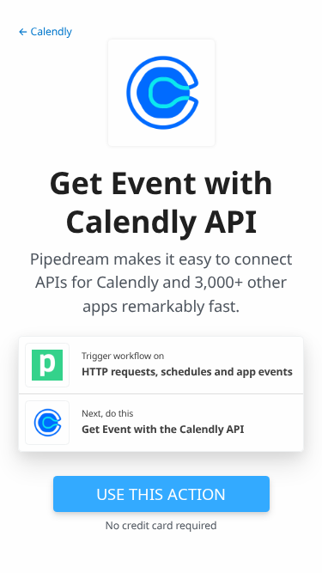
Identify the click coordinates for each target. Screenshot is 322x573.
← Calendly (45, 31)
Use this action (161, 493)
